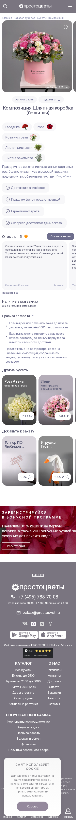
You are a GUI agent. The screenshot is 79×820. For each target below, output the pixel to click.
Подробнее (64, 176)
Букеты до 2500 (23, 675)
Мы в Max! (33, 624)
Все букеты (23, 670)
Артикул (20, 99)
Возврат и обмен (29, 738)
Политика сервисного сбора (29, 750)
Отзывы (54, 704)
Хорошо (32, 806)
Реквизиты (54, 670)
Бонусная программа (28, 715)
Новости (54, 698)
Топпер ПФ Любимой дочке (13, 446)
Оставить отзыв (60, 236)
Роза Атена (13, 381)
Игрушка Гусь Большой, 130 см (52, 448)
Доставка (54, 681)
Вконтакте (25, 624)
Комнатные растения (23, 704)
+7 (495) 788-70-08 (38, 597)
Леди (45, 381)
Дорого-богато (23, 692)
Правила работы (28, 733)
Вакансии (54, 692)
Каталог (23, 663)
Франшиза (28, 744)
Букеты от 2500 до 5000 (23, 681)
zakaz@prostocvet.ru (41, 612)
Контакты (54, 675)
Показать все (10, 292)
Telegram (42, 624)
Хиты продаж (23, 698)
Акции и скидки (28, 727)
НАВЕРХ (38, 575)
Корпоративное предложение (28, 721)
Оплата (54, 687)
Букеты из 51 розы (23, 687)
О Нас (54, 663)
